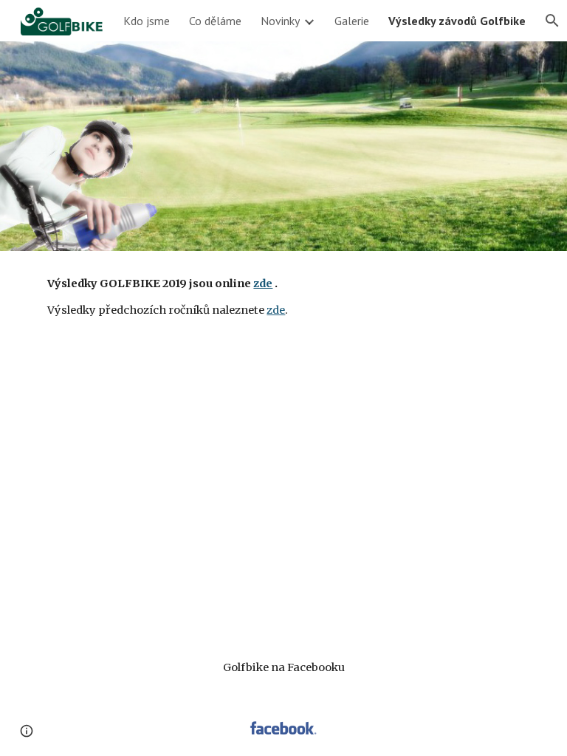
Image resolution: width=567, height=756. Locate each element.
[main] (283, 297)
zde (276, 310)
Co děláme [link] (215, 20)
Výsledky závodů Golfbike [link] (457, 20)
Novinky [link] (280, 20)
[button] (26, 731)
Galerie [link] (351, 20)
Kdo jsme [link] (146, 20)
